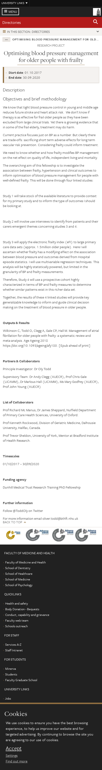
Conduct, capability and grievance (27, 614)
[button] (96, 22)
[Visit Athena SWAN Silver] (38, 535)
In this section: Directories (28, 31)
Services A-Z (13, 644)
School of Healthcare (18, 573)
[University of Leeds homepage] (97, 11)
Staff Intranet (14, 650)
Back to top (12, 522)
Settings (12, 755)
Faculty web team (16, 620)
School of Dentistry (17, 568)
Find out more (17, 761)
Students (11, 674)
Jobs (8, 698)
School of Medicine (17, 579)
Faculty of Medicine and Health (25, 562)
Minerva (10, 668)
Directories (11, 22)
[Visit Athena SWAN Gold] (14, 535)
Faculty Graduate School (21, 680)
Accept (14, 748)
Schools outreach (16, 626)
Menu (13, 11)
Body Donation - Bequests (22, 609)
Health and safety (16, 603)
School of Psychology (18, 585)
